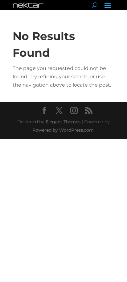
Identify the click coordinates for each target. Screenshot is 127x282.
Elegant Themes (63, 122)
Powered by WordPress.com (63, 130)
